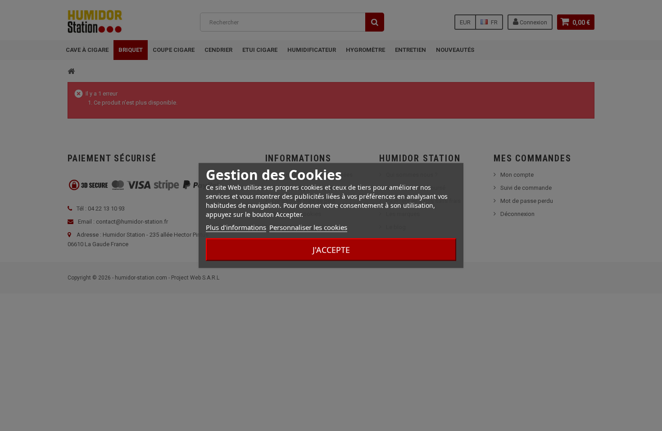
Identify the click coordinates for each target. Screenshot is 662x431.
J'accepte (331, 249)
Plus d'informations (236, 227)
